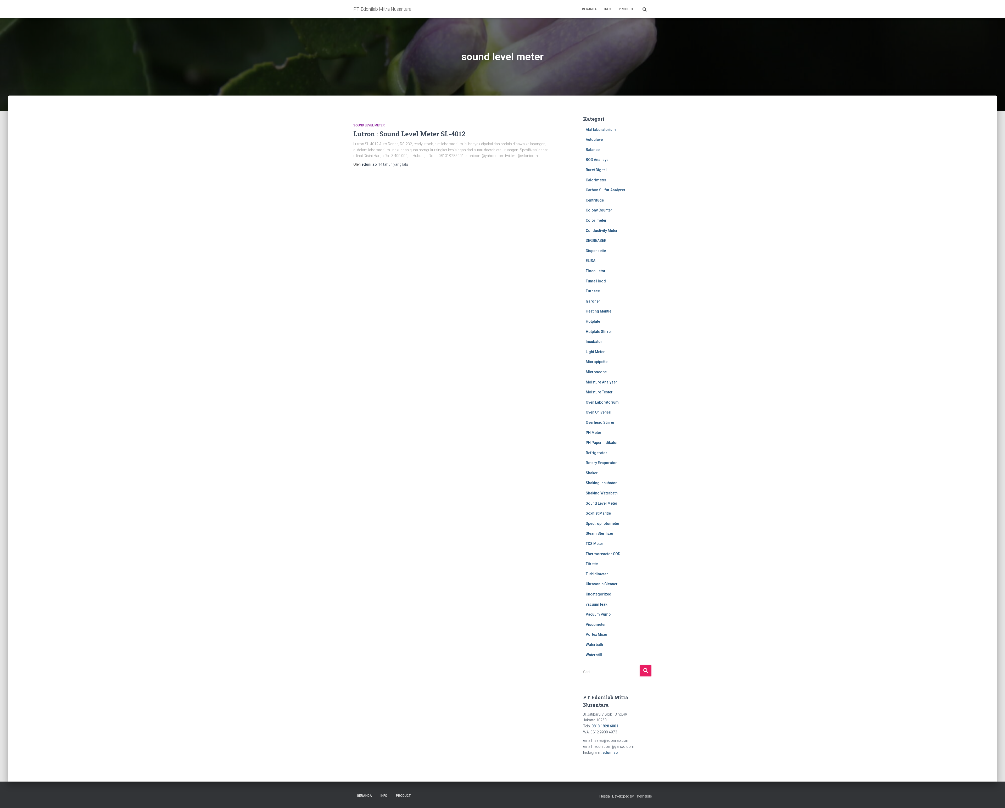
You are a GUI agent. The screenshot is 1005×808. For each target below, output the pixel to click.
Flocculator (596, 271)
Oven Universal (598, 412)
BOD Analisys (597, 160)
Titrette (592, 564)
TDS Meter (594, 544)
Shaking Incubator (601, 483)
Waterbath (594, 645)
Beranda (589, 9)
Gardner (593, 301)
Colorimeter (596, 220)
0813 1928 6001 (604, 726)
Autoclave (594, 139)
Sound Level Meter (369, 125)
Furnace (593, 291)
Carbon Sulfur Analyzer (606, 190)
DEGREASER (596, 240)
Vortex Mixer (596, 634)
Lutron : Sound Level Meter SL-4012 (409, 134)
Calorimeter (596, 180)
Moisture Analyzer (601, 382)
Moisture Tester (599, 392)
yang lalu (393, 164)
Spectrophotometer (602, 523)
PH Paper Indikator (602, 443)
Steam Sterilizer (599, 533)
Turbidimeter (597, 574)
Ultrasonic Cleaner (602, 584)
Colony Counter (599, 210)
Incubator (594, 341)
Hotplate (593, 321)
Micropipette (596, 362)
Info (607, 9)
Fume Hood (596, 281)
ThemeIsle (643, 796)
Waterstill (594, 655)
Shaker (592, 473)
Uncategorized (598, 594)
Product (626, 9)
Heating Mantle (598, 311)
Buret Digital (596, 170)
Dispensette (596, 251)
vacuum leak (596, 604)
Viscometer (596, 624)
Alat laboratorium (601, 129)
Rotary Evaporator (601, 463)
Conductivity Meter (602, 231)
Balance (593, 150)
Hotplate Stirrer (599, 332)
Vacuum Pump (598, 614)
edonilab (610, 752)
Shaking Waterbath (602, 493)
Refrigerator (596, 453)
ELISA (590, 261)
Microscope (596, 372)
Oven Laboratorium (602, 402)
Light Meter (595, 352)
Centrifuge (595, 200)
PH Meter (593, 433)
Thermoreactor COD (603, 554)
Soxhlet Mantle (598, 513)
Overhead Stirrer (600, 422)
